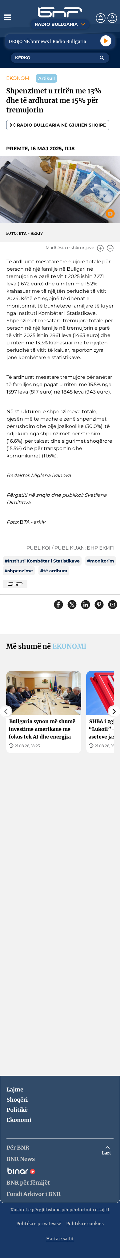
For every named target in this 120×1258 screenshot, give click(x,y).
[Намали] (110, 248)
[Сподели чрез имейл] (113, 604)
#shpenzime (19, 571)
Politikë (17, 1109)
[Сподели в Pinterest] (99, 604)
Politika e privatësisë (38, 1223)
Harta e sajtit (60, 1238)
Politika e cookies (85, 1223)
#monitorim (100, 561)
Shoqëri (17, 1099)
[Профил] (112, 18)
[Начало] (60, 12)
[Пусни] (105, 40)
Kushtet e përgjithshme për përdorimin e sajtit (60, 1210)
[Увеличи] (100, 248)
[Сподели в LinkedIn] (85, 604)
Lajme (14, 1089)
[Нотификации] (100, 18)
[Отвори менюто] (7, 17)
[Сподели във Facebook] (58, 604)
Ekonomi (18, 1119)
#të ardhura (53, 571)
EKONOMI (18, 78)
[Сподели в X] (72, 604)
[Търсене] (102, 58)
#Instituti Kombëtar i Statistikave (42, 561)
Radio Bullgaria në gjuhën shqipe (61, 125)
